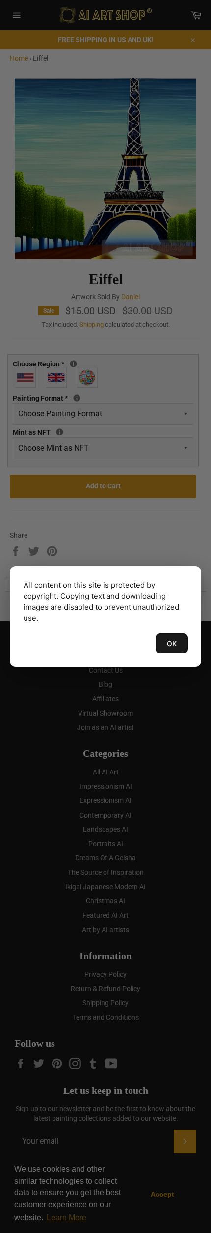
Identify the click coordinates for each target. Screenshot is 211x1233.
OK (172, 643)
